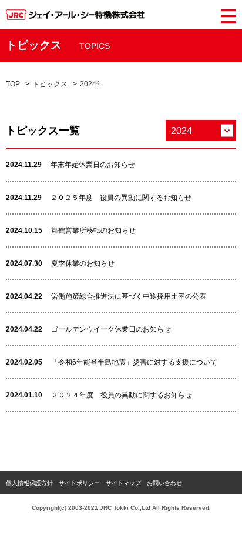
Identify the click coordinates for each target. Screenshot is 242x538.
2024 (181, 131)
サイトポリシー (79, 483)
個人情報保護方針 (29, 483)
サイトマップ (123, 483)
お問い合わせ (164, 483)
